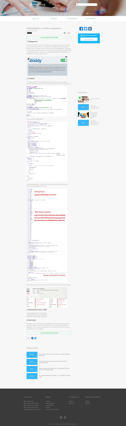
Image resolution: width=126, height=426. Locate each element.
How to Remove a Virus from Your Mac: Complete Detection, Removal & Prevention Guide (54, 369)
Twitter (85, 29)
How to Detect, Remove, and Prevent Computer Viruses (94, 107)
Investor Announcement (52, 409)
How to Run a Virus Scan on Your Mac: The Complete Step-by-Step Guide (54, 354)
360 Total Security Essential (31, 403)
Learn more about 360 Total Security (49, 37)
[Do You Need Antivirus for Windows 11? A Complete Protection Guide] (32, 376)
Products (54, 18)
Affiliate (87, 401)
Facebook (81, 29)
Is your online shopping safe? (94, 99)
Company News (72, 18)
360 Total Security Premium (31, 405)
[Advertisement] (89, 68)
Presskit (48, 407)
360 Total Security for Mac (31, 407)
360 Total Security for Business (32, 409)
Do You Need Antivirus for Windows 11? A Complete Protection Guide (55, 376)
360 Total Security (28, 401)
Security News (90, 18)
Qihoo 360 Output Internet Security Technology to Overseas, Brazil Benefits (93, 115)
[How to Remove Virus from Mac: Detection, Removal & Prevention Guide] (32, 362)
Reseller (87, 403)
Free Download (89, 39)
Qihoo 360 (71, 403)
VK (90, 29)
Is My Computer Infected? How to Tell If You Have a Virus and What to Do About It (94, 122)
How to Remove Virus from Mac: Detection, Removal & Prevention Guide (53, 361)
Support (71, 401)
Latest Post (35, 18)
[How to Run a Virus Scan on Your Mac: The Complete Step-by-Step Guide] (32, 355)
